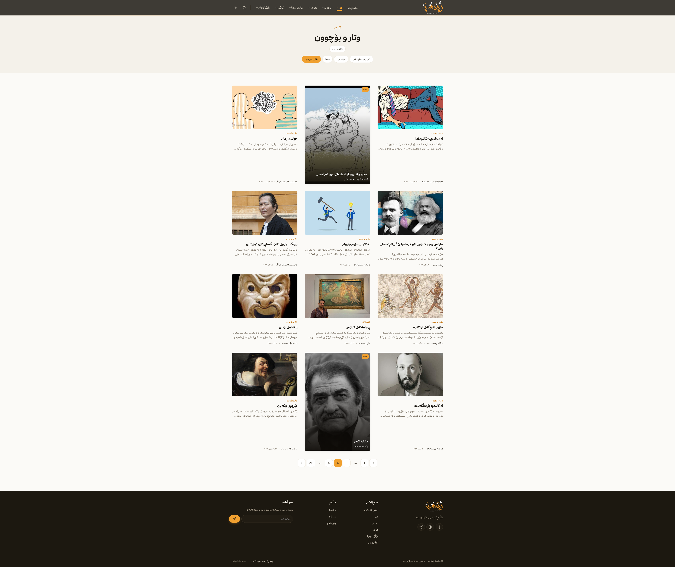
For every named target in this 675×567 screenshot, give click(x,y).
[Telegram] (421, 527)
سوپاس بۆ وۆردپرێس (239, 561)
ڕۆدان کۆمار (438, 264)
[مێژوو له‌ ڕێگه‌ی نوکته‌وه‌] (410, 296)
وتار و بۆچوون (311, 59)
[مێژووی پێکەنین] (264, 374)
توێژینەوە (341, 59)
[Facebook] (439, 527)
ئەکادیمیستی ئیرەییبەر (356, 244)
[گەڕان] (244, 7)
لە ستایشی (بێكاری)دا (429, 138)
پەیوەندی (331, 523)
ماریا (327, 59)
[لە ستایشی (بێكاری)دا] (410, 107)
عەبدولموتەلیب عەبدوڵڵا (432, 181)
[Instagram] (430, 527)
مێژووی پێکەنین (287, 405)
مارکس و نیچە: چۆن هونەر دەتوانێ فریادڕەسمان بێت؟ (411, 246)
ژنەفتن (280, 8)
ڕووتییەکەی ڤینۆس (358, 327)
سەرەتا (332, 510)
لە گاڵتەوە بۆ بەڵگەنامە (428, 405)
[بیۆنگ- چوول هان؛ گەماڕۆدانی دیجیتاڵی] (264, 213)
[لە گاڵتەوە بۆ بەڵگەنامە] (410, 374)
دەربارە (332, 517)
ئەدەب (327, 8)
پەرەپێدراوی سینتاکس (262, 561)
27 (311, 463)
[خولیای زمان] (264, 107)
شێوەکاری (366, 321)
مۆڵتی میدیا (297, 8)
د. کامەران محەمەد (362, 264)
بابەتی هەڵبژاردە (371, 510)
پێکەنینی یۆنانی (288, 327)
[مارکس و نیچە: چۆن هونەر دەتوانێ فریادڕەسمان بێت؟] (410, 213)
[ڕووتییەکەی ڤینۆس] (337, 296)
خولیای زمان (289, 138)
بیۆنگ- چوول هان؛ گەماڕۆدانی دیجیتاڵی (272, 244)
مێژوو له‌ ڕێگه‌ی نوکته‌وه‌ (428, 327)
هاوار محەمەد (364, 343)
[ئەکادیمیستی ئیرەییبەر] (337, 213)
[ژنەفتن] (432, 8)
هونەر (314, 8)
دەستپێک (353, 8)
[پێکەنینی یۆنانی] (264, 296)
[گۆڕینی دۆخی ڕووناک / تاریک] (235, 7)
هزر (340, 8)
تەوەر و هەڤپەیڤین (361, 59)
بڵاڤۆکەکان (264, 8)
